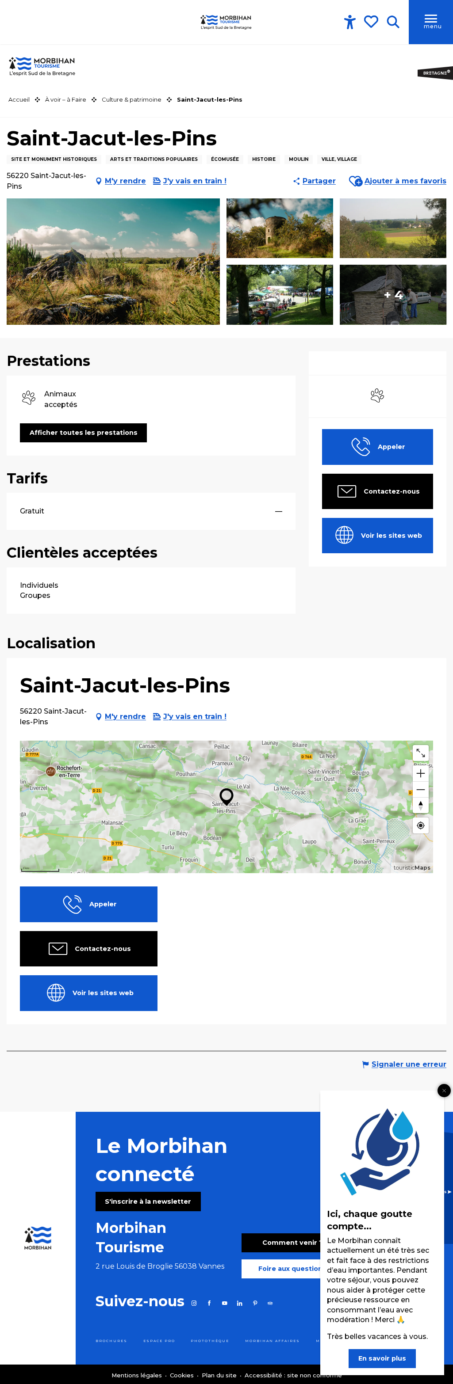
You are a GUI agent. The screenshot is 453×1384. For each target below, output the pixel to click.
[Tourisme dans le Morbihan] (226, 22)
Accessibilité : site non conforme (293, 1375)
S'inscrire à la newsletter (148, 1201)
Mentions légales (137, 1375)
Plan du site (220, 1375)
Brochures (111, 1341)
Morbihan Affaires (272, 1341)
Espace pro (159, 1341)
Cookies (183, 1375)
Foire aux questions (292, 1269)
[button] (393, 22)
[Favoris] (372, 21)
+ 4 (393, 294)
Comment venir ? (292, 1243)
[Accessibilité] (350, 22)
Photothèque (210, 1341)
